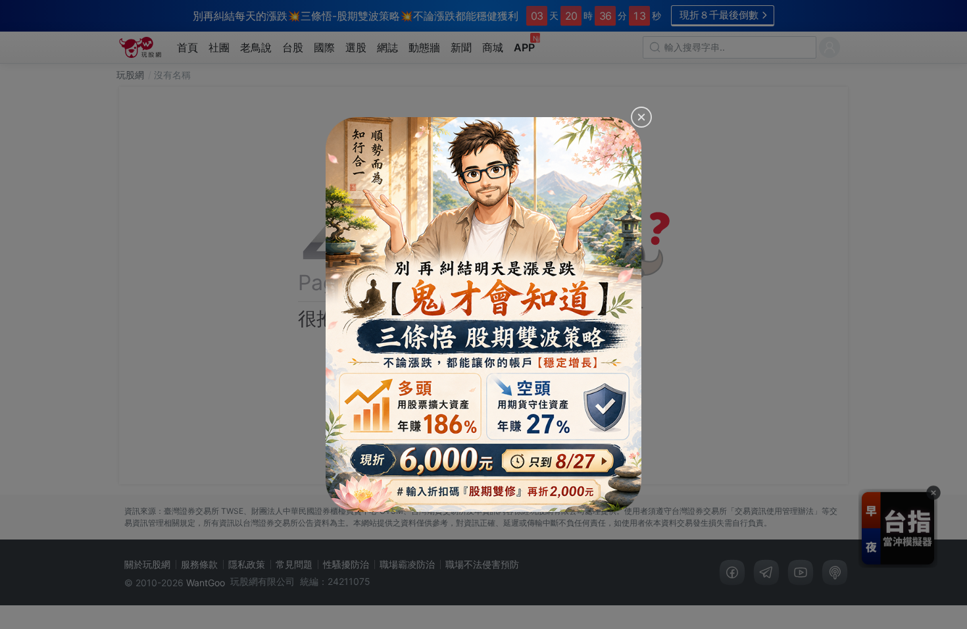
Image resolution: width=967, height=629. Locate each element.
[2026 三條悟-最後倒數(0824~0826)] (483, 314)
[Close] (641, 117)
